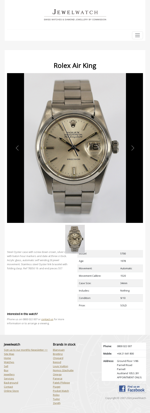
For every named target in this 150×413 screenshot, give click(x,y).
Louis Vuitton (60, 366)
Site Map (9, 354)
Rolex (56, 395)
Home (7, 358)
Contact (8, 386)
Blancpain (59, 350)
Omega (57, 374)
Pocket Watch (61, 391)
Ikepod (57, 362)
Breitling (57, 354)
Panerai (57, 378)
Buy (6, 370)
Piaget (56, 386)
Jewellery (9, 374)
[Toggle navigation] (137, 35)
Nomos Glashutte (63, 370)
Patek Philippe (61, 382)
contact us (47, 319)
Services (9, 378)
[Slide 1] (75, 225)
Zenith (57, 403)
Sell (6, 366)
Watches (9, 362)
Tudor (56, 399)
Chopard (58, 358)
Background (11, 382)
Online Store (11, 391)
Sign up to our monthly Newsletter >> (26, 350)
